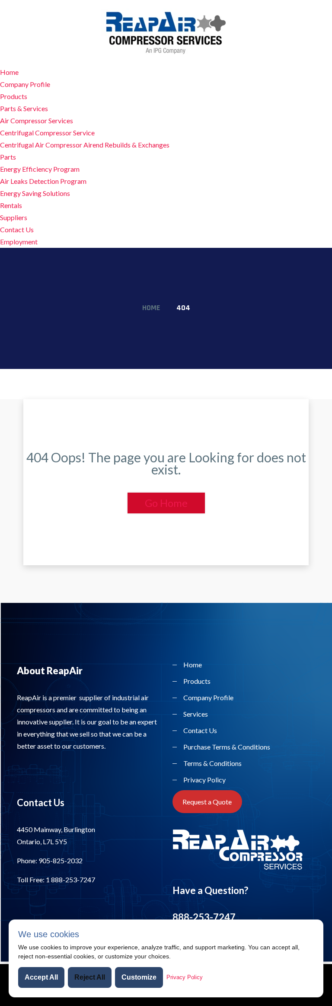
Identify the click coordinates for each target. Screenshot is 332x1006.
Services (195, 714)
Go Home (166, 503)
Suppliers (13, 217)
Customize (138, 977)
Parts (8, 157)
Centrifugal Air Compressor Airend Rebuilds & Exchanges (84, 145)
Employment (19, 241)
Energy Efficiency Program (40, 169)
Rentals (11, 205)
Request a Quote (207, 802)
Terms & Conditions (212, 763)
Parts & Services (24, 108)
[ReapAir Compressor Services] (166, 32)
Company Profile (25, 84)
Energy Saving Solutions (35, 193)
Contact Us (17, 229)
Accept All (41, 977)
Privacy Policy (204, 779)
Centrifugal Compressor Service (47, 132)
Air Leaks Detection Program (43, 181)
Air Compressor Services (36, 120)
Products (13, 96)
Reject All (89, 977)
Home (9, 72)
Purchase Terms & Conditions (226, 747)
